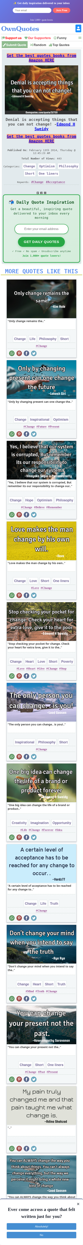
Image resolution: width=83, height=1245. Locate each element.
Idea (59, 829)
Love (33, 580)
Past (42, 1071)
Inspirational (39, 419)
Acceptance (56, 182)
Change (29, 166)
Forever (48, 829)
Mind (30, 991)
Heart (29, 661)
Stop (63, 668)
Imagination (39, 822)
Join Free (61, 10)
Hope (29, 500)
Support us (13, 38)
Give (42, 668)
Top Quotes (61, 45)
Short (30, 173)
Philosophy (68, 166)
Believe (40, 507)
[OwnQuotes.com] (22, 25)
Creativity (19, 822)
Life (32, 338)
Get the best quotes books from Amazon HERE (41, 57)
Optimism (47, 166)
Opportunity (62, 822)
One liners (48, 173)
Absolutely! (41, 1226)
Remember (55, 507)
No (41, 1234)
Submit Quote (16, 45)
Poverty (67, 661)
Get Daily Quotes (41, 242)
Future (42, 426)
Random (40, 45)
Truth (54, 903)
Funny (62, 38)
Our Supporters (39, 38)
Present (54, 426)
